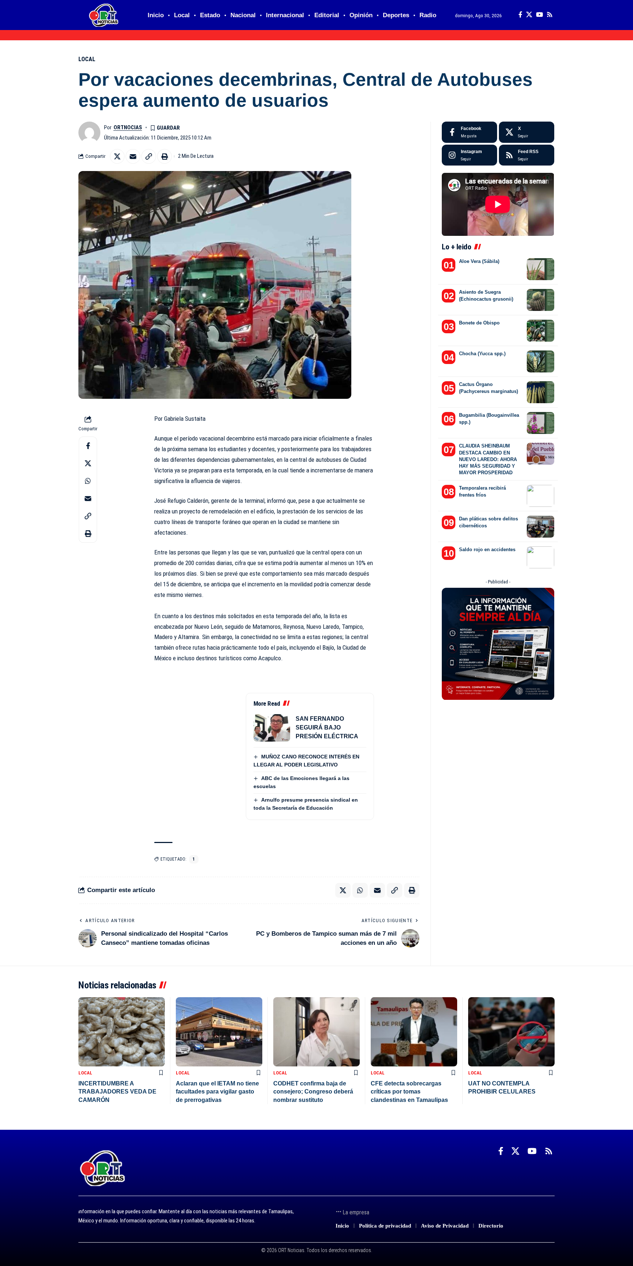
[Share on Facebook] (88, 445)
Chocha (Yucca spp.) (482, 353)
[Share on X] (117, 156)
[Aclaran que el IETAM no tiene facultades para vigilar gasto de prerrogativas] (219, 1031)
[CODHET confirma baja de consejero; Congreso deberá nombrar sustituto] (316, 1031)
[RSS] (550, 15)
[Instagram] (469, 155)
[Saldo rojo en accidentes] (540, 557)
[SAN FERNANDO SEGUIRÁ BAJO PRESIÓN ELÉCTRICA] (271, 728)
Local (86, 59)
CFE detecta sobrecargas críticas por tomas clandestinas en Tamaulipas (409, 1091)
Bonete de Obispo (479, 323)
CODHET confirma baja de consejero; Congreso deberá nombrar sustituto (313, 1091)
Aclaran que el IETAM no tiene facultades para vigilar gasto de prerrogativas (217, 1091)
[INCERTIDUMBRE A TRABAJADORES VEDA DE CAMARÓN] (121, 1031)
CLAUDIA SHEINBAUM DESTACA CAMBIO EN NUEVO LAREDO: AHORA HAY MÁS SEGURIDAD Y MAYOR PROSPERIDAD (488, 459)
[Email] (133, 156)
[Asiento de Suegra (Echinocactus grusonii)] (540, 300)
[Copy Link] (148, 156)
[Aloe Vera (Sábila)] (540, 269)
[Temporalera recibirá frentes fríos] (540, 496)
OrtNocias (128, 127)
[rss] (526, 155)
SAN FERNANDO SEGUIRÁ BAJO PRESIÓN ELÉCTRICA (327, 727)
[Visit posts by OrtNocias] (89, 133)
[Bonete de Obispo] (540, 331)
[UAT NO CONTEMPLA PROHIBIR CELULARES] (511, 1031)
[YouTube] (539, 15)
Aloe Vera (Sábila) (479, 261)
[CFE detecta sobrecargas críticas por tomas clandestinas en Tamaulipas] (414, 1031)
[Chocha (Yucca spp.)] (540, 361)
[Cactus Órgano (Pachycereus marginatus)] (540, 392)
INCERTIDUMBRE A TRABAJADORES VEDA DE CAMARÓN (117, 1091)
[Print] (164, 156)
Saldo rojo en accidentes (487, 549)
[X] (529, 15)
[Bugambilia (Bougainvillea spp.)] (540, 423)
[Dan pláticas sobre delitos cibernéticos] (540, 527)
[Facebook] (520, 15)
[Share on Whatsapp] (88, 481)
